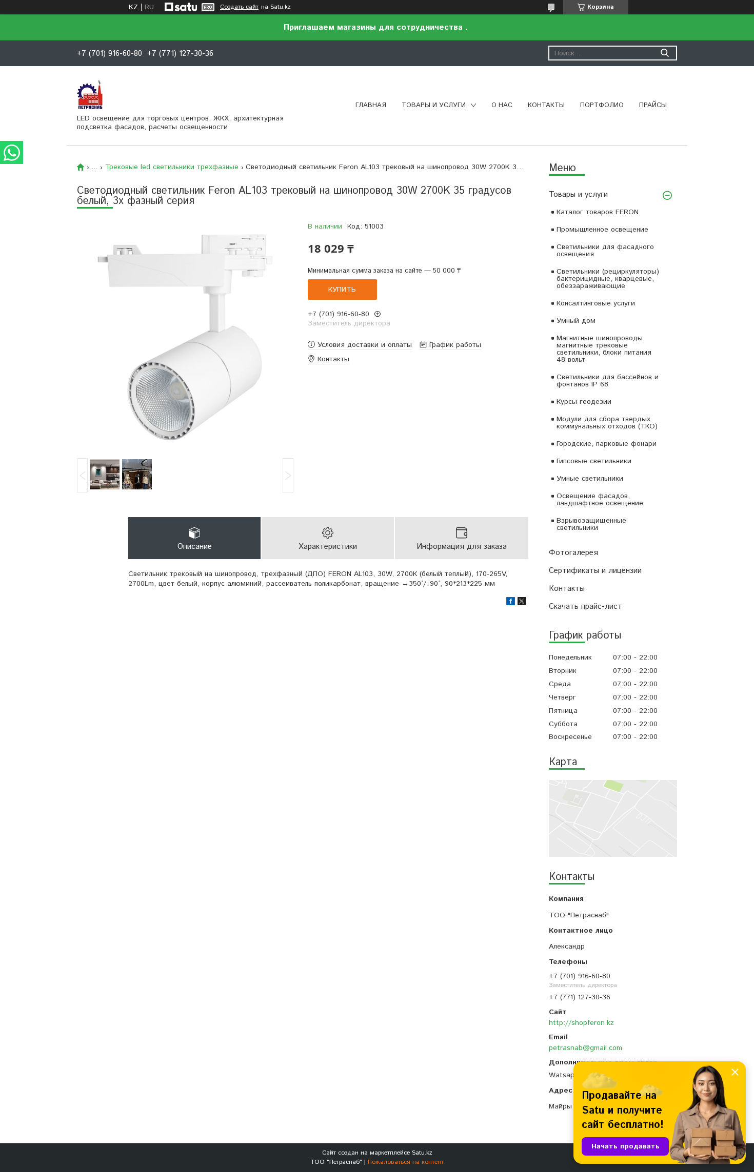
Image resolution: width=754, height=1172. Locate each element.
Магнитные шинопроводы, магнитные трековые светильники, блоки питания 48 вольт (604, 349)
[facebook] (510, 603)
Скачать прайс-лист (585, 606)
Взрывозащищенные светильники (591, 524)
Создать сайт (239, 7)
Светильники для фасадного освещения (605, 250)
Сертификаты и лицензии (595, 570)
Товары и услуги (434, 105)
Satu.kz (422, 1152)
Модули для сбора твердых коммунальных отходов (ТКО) (607, 422)
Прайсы (653, 105)
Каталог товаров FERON (598, 212)
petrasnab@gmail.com (585, 1048)
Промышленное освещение (602, 229)
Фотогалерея (573, 552)
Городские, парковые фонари (607, 444)
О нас (501, 105)
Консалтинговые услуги (596, 303)
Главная (370, 105)
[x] (522, 603)
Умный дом (576, 321)
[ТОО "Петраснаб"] (90, 94)
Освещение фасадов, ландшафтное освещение (600, 499)
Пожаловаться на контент (406, 1162)
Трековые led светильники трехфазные (172, 167)
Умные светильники (590, 479)
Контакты (546, 105)
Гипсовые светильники (594, 461)
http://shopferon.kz (581, 1023)
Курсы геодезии (584, 402)
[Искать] (664, 53)
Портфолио (602, 105)
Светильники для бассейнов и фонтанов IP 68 (608, 380)
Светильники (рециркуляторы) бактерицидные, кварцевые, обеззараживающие (608, 278)
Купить (342, 289)
